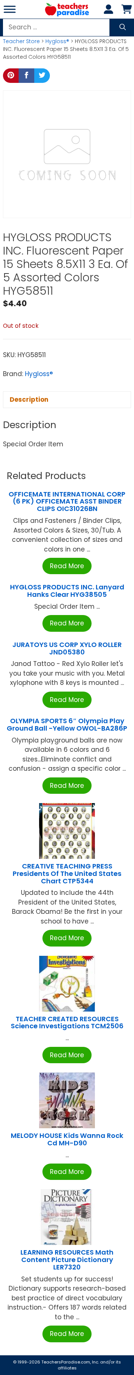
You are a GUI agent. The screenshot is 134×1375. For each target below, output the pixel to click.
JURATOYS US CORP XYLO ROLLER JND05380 (67, 648)
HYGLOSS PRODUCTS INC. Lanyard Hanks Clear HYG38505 (67, 590)
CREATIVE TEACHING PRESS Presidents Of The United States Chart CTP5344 (67, 873)
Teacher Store (21, 41)
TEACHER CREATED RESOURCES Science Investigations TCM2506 (67, 1022)
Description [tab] (29, 399)
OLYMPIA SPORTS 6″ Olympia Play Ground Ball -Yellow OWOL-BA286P (67, 724)
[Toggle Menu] (10, 9)
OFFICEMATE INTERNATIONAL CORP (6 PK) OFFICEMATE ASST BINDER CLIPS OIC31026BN (67, 501)
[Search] (123, 27)
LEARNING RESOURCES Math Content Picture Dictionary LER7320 (67, 1260)
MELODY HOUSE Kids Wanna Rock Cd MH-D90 (67, 1139)
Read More (67, 566)
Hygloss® (57, 41)
